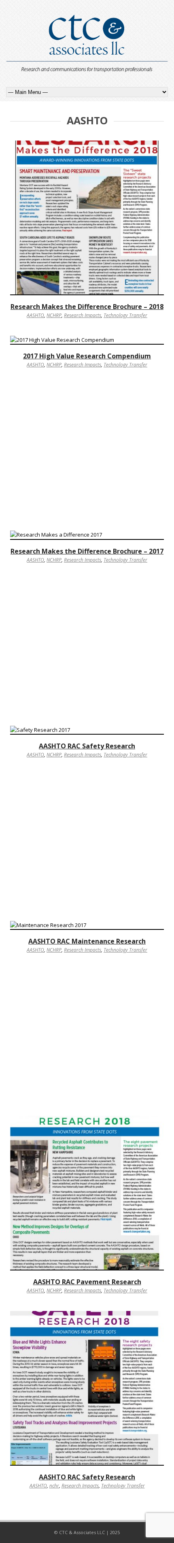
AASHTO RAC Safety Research (87, 746)
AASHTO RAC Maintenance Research (87, 941)
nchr (54, 1485)
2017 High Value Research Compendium (87, 356)
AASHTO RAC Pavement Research (87, 1281)
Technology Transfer (125, 315)
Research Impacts (82, 315)
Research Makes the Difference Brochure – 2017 (87, 551)
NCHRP (54, 315)
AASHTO (35, 315)
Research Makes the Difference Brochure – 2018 (87, 306)
